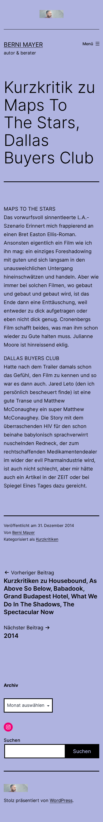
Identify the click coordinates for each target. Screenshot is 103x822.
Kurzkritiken (47, 539)
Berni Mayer (23, 44)
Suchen (12, 740)
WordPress (61, 800)
